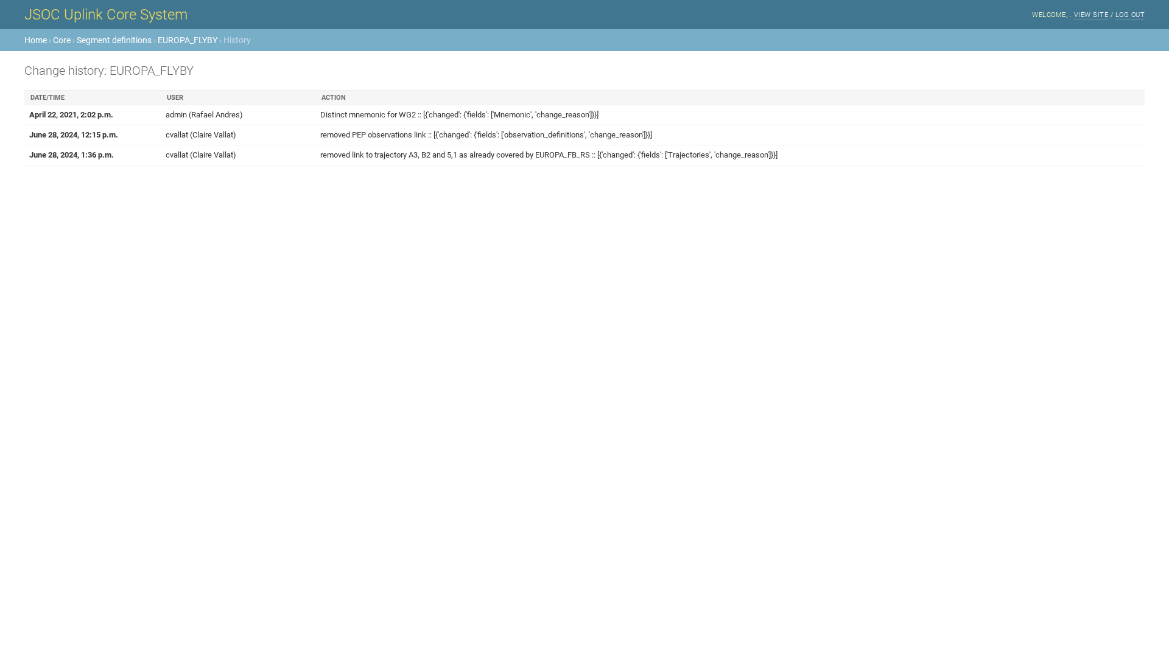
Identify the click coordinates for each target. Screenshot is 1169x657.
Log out (1130, 15)
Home (35, 40)
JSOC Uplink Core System (106, 14)
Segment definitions (114, 40)
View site (1091, 15)
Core (62, 40)
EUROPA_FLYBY (187, 40)
